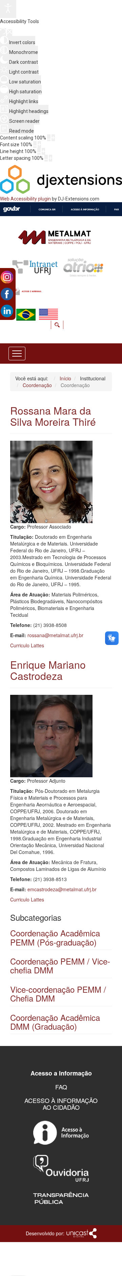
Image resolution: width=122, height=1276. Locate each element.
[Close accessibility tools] (9, 32)
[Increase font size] (39, 144)
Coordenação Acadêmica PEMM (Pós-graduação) (55, 937)
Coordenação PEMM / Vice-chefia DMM (60, 965)
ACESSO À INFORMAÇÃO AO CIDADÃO (61, 1103)
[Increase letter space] (50, 158)
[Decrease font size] (35, 144)
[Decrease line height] (39, 151)
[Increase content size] (53, 137)
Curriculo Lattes (27, 645)
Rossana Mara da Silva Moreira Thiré (53, 416)
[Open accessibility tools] (8, 9)
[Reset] (3, 32)
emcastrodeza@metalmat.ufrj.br (62, 889)
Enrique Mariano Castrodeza (48, 670)
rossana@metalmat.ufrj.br (55, 635)
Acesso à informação (85, 209)
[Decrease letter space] (46, 158)
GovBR (11, 209)
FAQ (61, 1086)
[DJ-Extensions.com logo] (61, 192)
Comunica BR (47, 209)
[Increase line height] (43, 151)
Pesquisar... (49, 334)
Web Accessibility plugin (25, 199)
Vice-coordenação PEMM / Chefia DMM (58, 993)
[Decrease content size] (48, 137)
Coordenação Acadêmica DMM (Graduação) (55, 1021)
